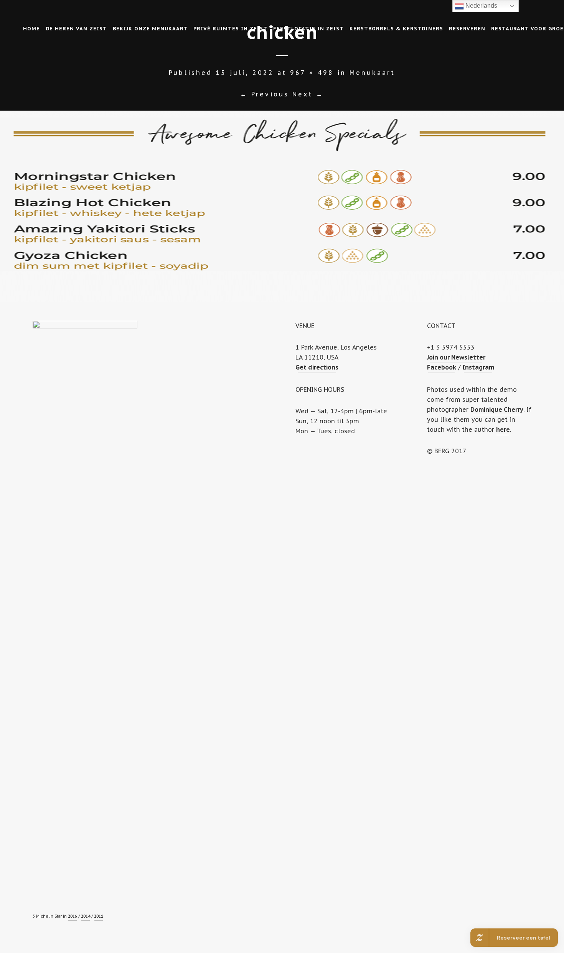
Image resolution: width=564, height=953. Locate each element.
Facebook (441, 367)
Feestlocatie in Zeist (308, 28)
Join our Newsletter (456, 357)
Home (31, 28)
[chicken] (282, 206)
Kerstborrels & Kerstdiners (396, 28)
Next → (308, 94)
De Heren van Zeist (76, 28)
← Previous (264, 94)
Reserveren (467, 28)
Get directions (316, 367)
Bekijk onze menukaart (150, 28)
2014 (85, 916)
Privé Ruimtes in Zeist (230, 28)
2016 (72, 916)
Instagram (478, 367)
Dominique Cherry (496, 409)
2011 (98, 916)
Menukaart (372, 72)
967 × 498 (312, 72)
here (503, 429)
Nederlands (480, 5)
